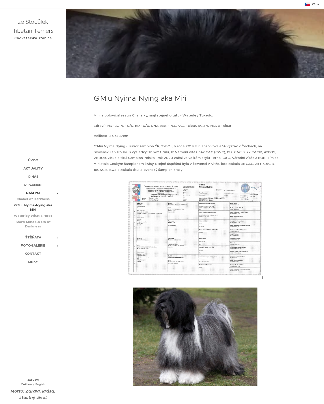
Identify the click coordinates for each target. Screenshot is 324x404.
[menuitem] (33, 160)
